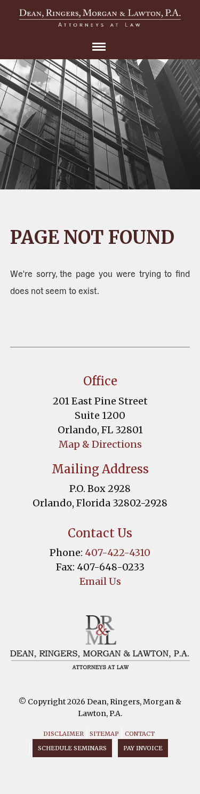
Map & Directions (100, 444)
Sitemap (104, 733)
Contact (140, 733)
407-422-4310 (117, 552)
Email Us (100, 581)
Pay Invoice (143, 748)
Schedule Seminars (72, 748)
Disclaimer (63, 733)
